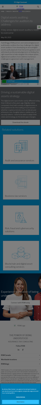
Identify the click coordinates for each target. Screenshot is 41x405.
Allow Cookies (20, 402)
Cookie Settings (20, 397)
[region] (20, 394)
